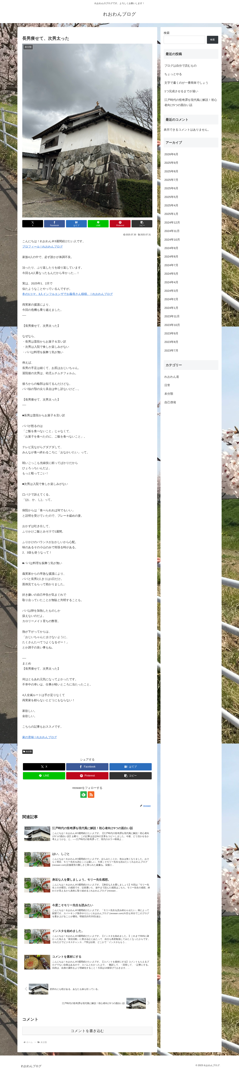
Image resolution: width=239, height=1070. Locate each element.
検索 (167, 33)
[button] (142, 223)
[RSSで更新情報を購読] (91, 794)
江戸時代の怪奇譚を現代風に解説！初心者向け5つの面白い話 (190, 102)
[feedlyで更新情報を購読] (83, 794)
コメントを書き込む (87, 1031)
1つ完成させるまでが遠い (181, 91)
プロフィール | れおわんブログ (42, 246)
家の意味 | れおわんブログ (39, 737)
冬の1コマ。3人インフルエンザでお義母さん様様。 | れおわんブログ (67, 294)
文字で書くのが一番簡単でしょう (186, 82)
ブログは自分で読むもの (180, 65)
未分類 (29, 751)
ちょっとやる (173, 74)
